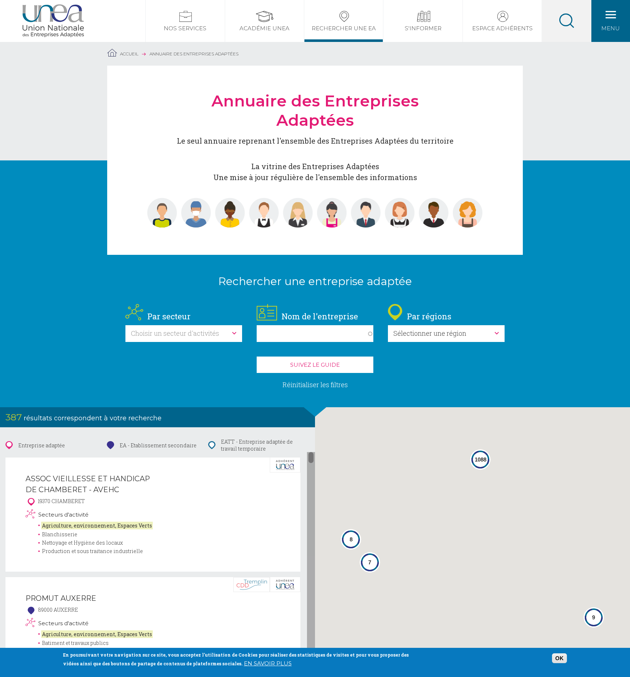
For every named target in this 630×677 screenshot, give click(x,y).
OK (559, 658)
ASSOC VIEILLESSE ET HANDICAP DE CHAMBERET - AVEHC (88, 484)
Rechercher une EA (344, 28)
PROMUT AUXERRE (61, 598)
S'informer (423, 28)
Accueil (129, 54)
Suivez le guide (315, 364)
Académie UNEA (264, 28)
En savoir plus (268, 663)
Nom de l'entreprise (319, 316)
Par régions (429, 316)
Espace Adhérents (502, 28)
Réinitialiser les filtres (315, 384)
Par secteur (169, 316)
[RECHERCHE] (566, 21)
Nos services (185, 28)
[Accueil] (53, 8)
